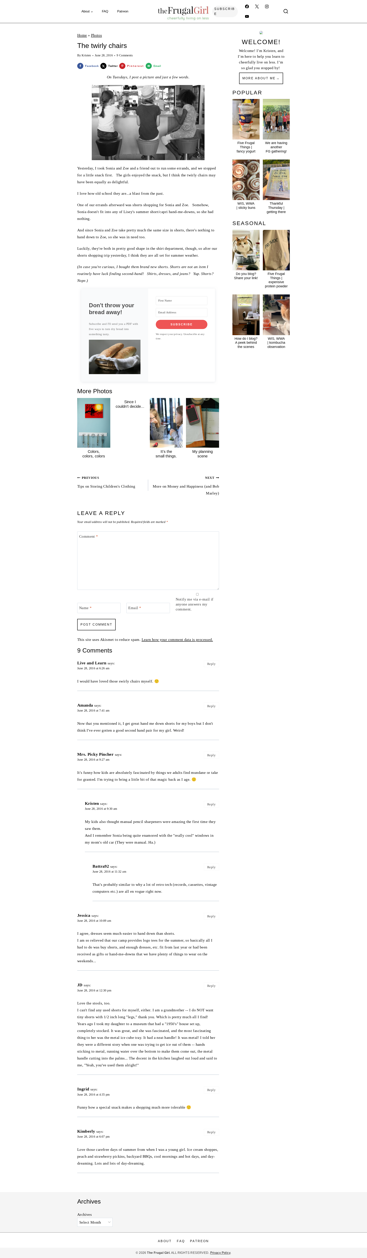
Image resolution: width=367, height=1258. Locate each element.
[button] (114, 357)
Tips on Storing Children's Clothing (106, 482)
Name (85, 608)
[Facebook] (247, 6)
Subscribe (224, 11)
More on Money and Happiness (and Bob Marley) (186, 485)
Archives (84, 1214)
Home (82, 35)
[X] (257, 6)
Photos (96, 35)
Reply (211, 664)
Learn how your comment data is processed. (177, 639)
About (165, 1241)
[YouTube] (247, 16)
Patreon (122, 11)
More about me (259, 78)
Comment (88, 536)
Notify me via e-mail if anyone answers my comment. (195, 604)
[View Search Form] (286, 11)
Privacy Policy (220, 1252)
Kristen (86, 55)
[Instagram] (267, 6)
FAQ (105, 11)
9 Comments (125, 55)
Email (134, 608)
